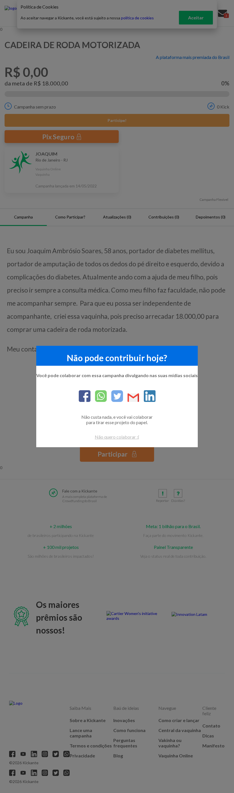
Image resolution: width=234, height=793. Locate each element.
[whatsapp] (98, 396)
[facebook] (84, 396)
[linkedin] (147, 396)
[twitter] (115, 396)
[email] (131, 398)
